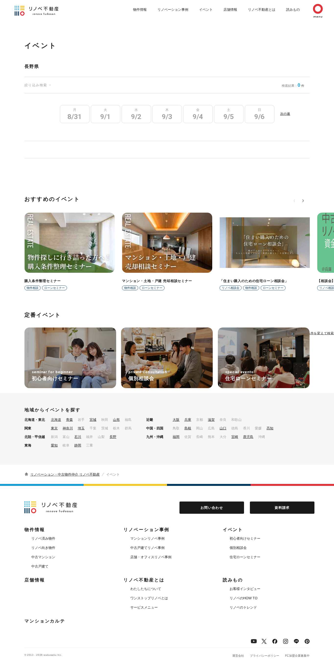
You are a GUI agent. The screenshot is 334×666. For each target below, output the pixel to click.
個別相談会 (238, 547)
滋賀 (211, 420)
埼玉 (81, 428)
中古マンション (43, 557)
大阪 (176, 420)
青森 (69, 420)
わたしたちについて (145, 588)
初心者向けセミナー (245, 538)
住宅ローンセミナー (245, 557)
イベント (206, 9)
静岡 (77, 445)
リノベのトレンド (243, 607)
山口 (223, 428)
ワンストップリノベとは (149, 598)
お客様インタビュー (245, 588)
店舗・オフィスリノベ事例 (150, 557)
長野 (113, 437)
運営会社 (238, 655)
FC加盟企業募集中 (297, 655)
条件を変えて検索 (320, 333)
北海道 (56, 420)
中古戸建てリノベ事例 (147, 547)
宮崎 (234, 437)
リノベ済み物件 (43, 538)
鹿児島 (248, 437)
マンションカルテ (44, 621)
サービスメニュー (144, 607)
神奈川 (68, 428)
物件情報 (140, 9)
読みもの (293, 9)
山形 (116, 420)
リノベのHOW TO (243, 598)
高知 (270, 428)
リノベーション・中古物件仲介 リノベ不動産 (65, 474)
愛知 (54, 445)
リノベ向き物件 (43, 547)
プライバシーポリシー (264, 655)
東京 (54, 428)
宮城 (92, 420)
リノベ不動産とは (261, 9)
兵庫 (187, 420)
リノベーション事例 (172, 9)
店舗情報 (230, 9)
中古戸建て (39, 566)
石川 (77, 437)
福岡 (176, 437)
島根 (187, 428)
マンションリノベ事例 (147, 538)
